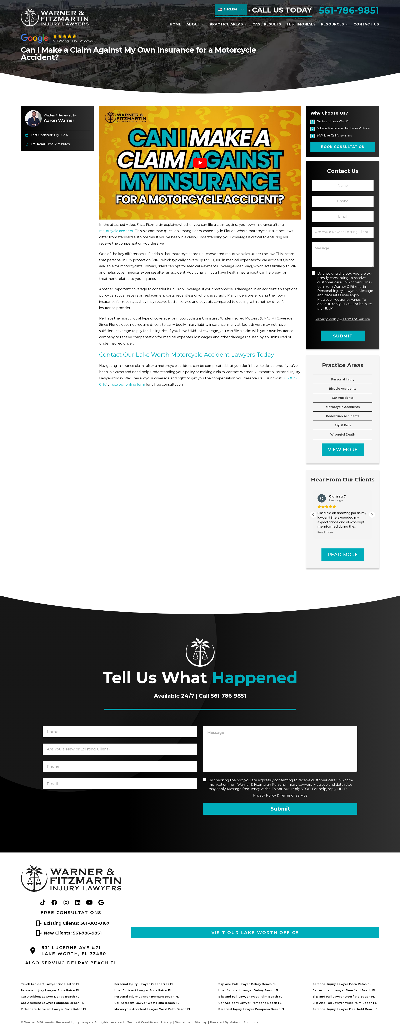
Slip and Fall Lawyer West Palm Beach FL (250, 996)
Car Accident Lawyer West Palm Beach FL (146, 1002)
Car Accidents (343, 397)
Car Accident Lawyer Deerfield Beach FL (344, 990)
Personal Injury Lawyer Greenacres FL (144, 984)
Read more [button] (325, 532)
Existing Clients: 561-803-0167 (76, 923)
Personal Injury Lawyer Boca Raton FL (50, 990)
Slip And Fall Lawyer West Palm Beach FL (344, 1002)
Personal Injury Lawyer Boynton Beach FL (146, 996)
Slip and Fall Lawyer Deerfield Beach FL (343, 996)
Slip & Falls (343, 425)
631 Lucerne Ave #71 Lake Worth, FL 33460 (73, 950)
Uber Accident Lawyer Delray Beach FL (248, 990)
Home (175, 24)
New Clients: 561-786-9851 (73, 933)
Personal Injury (342, 379)
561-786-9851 (349, 10)
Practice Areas (226, 24)
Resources (332, 24)
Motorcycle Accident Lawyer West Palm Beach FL (152, 1009)
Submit (342, 335)
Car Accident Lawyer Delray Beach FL (50, 996)
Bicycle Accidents (342, 388)
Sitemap (200, 1022)
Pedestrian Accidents (342, 416)
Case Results (266, 24)
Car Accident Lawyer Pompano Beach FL (52, 1002)
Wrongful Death (342, 434)
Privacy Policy (327, 319)
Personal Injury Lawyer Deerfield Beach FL (345, 1009)
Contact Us (366, 24)
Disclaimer (183, 1022)
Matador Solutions (244, 1022)
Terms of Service (356, 319)
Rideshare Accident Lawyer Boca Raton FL (54, 1009)
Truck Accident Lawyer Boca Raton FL (50, 984)
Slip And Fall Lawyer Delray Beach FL (247, 984)
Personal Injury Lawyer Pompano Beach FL (251, 1009)
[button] (372, 514)
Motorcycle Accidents (343, 406)
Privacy (166, 1022)
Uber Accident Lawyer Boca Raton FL (143, 990)
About (193, 24)
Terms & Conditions (142, 1022)
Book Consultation (343, 147)
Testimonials (301, 24)
